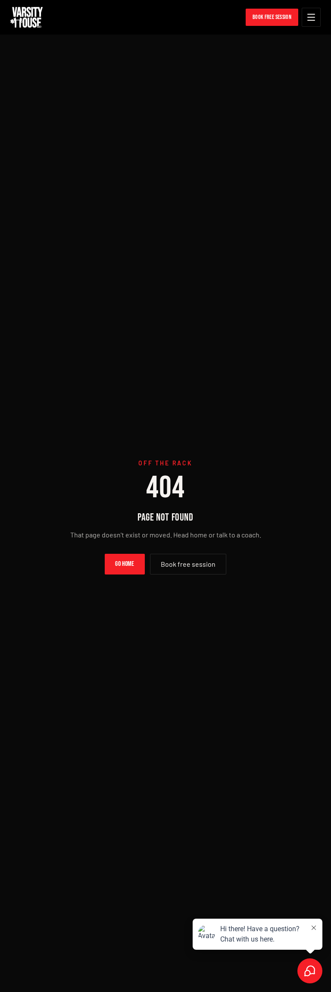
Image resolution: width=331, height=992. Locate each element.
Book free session (188, 564)
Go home (124, 564)
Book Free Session (272, 17)
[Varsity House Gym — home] (26, 17)
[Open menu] (311, 17)
